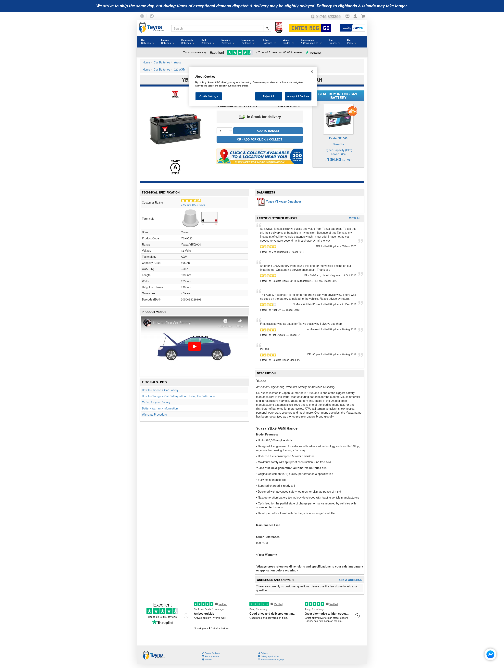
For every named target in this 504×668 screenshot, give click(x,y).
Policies (208, 659)
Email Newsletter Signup (272, 659)
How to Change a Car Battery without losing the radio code (178, 396)
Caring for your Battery (156, 402)
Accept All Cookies (298, 96)
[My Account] (355, 16)
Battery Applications (270, 656)
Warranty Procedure (154, 414)
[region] (253, 86)
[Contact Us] (347, 16)
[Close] (312, 71)
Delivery (264, 653)
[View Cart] (363, 16)
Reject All (268, 96)
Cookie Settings (208, 96)
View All (355, 218)
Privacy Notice (211, 656)
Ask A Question (350, 579)
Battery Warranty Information (160, 408)
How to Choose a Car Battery (160, 390)
